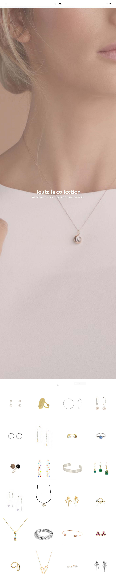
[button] (5, 4)
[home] (58, 4)
